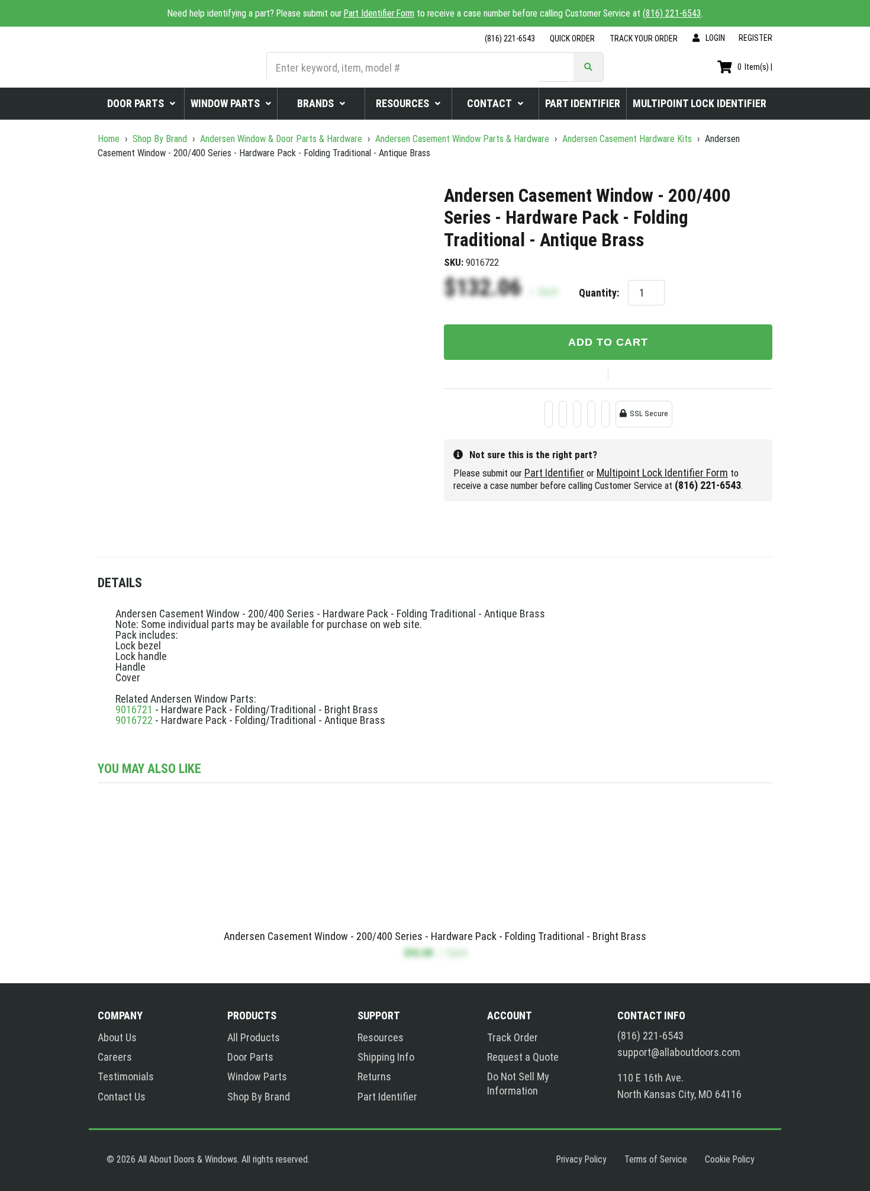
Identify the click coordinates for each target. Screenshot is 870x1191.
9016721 (134, 709)
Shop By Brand (159, 138)
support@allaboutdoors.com (678, 1052)
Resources (380, 1037)
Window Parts (257, 1076)
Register (755, 38)
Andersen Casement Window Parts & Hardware (462, 138)
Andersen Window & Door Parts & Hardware (281, 138)
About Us (117, 1037)
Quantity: (599, 293)
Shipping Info (385, 1057)
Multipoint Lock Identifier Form (662, 472)
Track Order (512, 1037)
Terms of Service (655, 1159)
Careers (115, 1057)
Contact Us (122, 1096)
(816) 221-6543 (672, 13)
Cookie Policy (730, 1159)
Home (110, 138)
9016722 (134, 720)
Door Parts (250, 1057)
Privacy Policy (581, 1159)
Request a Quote (523, 1057)
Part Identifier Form (379, 13)
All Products (253, 1037)
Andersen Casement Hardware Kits (627, 138)
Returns (374, 1076)
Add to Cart (608, 342)
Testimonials (126, 1076)
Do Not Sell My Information (518, 1083)
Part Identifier (554, 472)
